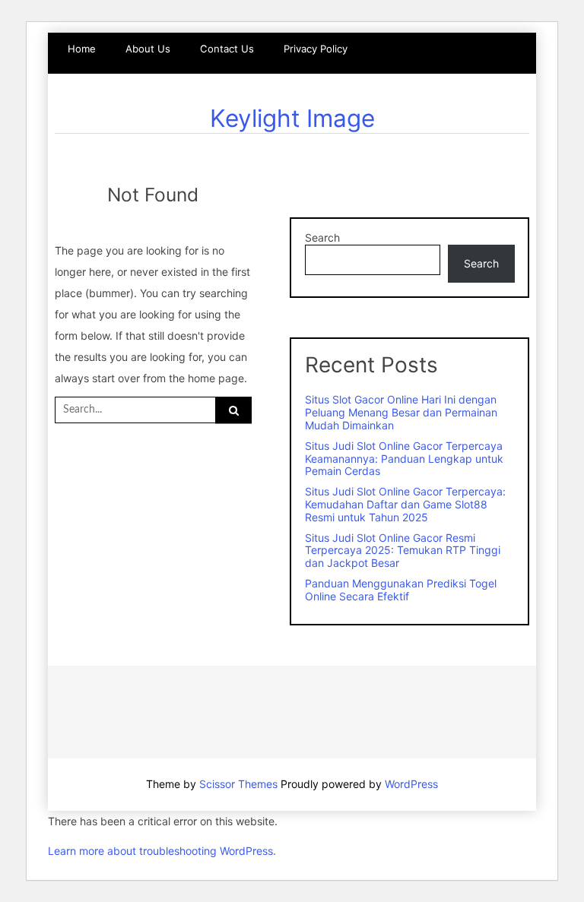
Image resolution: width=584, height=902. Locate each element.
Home (82, 49)
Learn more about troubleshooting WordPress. (162, 850)
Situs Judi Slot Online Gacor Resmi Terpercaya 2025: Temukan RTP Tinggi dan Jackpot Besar (402, 550)
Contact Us (227, 49)
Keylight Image (292, 118)
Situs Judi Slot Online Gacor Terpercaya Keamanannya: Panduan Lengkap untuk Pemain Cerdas (404, 458)
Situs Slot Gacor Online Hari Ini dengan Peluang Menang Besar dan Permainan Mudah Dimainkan (401, 412)
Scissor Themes (238, 783)
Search (322, 238)
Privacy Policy (316, 49)
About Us (147, 49)
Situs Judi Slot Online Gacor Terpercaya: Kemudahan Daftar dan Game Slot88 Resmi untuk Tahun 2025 (405, 504)
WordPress (411, 783)
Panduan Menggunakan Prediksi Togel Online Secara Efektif (401, 590)
